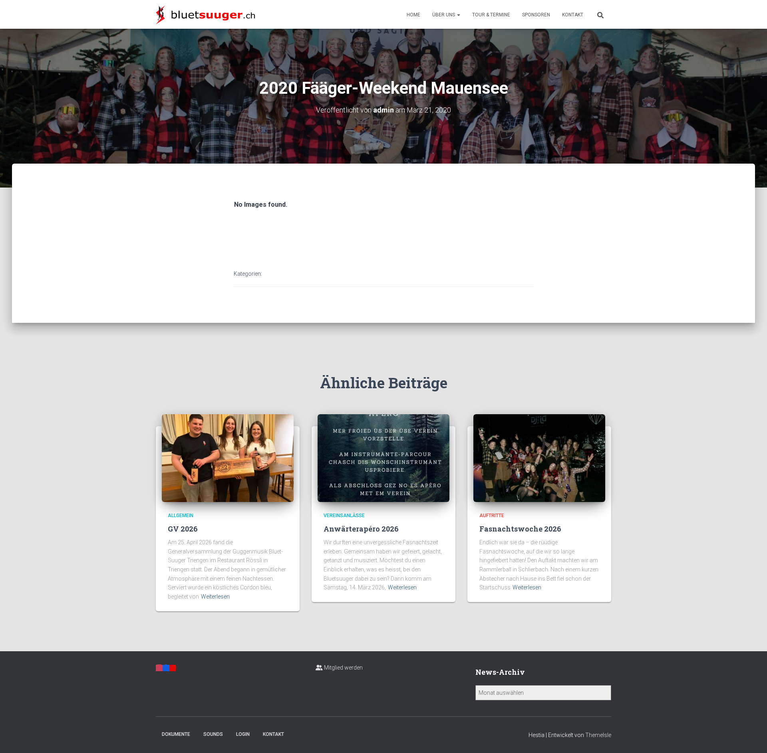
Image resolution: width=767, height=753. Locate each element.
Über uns (444, 15)
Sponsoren (536, 15)
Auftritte (491, 515)
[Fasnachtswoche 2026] (539, 458)
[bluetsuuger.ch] (205, 14)
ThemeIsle (598, 735)
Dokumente (176, 734)
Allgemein (180, 515)
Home (413, 15)
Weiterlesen (215, 596)
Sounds (213, 734)
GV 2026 (183, 529)
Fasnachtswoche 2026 (520, 529)
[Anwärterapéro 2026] (383, 458)
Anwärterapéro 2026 (361, 529)
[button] (458, 15)
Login (243, 734)
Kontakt (572, 15)
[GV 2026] (228, 458)
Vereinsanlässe (344, 515)
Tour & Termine (491, 15)
